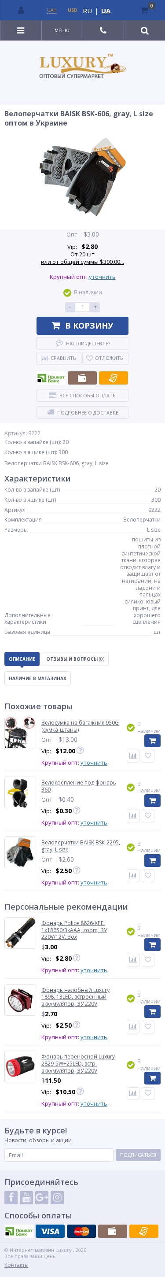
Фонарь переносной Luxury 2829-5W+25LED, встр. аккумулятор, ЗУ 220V (78, 1063)
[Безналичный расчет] (113, 378)
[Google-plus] (41, 1197)
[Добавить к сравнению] (133, 960)
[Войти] (21, 10)
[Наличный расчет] (82, 378)
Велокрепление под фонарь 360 (78, 786)
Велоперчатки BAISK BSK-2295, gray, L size (80, 846)
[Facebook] (11, 1197)
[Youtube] (26, 1197)
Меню (62, 30)
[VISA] (50, 1231)
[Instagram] (57, 1197)
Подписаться (138, 1154)
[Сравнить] (133, 756)
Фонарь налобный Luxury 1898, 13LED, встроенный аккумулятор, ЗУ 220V (75, 997)
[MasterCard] (81, 1231)
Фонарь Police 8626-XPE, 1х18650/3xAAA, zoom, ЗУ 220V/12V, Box (74, 930)
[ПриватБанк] (51, 378)
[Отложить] (148, 756)
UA (105, 10)
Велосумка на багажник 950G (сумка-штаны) (80, 726)
